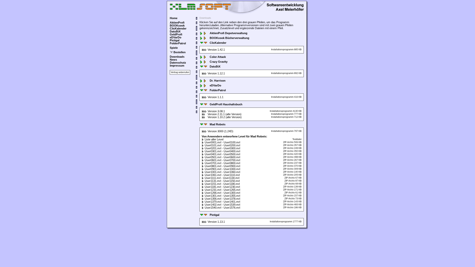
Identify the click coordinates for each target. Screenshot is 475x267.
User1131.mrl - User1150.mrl (222, 180)
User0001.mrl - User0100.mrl (222, 142)
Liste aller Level (214, 139)
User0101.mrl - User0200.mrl (222, 145)
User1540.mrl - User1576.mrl (222, 207)
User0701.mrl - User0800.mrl (222, 163)
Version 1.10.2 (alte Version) (225, 117)
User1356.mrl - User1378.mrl (222, 198)
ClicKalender (178, 28)
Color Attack (218, 56)
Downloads (177, 56)
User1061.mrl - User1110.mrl (222, 175)
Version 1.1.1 (215, 97)
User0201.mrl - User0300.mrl (222, 148)
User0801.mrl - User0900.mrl (222, 166)
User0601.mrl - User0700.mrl (222, 160)
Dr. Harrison (217, 80)
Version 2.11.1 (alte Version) (224, 114)
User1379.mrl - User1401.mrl (222, 201)
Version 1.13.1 (216, 221)
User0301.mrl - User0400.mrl (222, 151)
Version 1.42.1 (216, 49)
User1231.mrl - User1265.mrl (222, 189)
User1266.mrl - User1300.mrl (222, 192)
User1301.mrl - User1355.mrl (222, 195)
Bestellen (179, 52)
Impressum (177, 65)
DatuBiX (175, 31)
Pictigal (174, 40)
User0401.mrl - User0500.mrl (222, 154)
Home (173, 18)
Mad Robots (217, 124)
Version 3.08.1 (216, 111)
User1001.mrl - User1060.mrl (222, 172)
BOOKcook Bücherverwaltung (229, 38)
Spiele (174, 47)
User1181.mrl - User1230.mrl (222, 186)
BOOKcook (177, 25)
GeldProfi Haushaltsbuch (226, 104)
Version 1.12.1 (216, 73)
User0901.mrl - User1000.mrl (222, 169)
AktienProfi (177, 22)
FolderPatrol (178, 43)
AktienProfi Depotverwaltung (228, 33)
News (173, 59)
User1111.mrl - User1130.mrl (222, 178)
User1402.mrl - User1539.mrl (222, 204)
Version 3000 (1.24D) (220, 131)
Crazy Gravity (218, 61)
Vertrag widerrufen (180, 72)
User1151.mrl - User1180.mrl (222, 183)
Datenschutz (178, 62)
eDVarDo (175, 37)
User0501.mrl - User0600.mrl (222, 157)
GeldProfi (176, 34)
